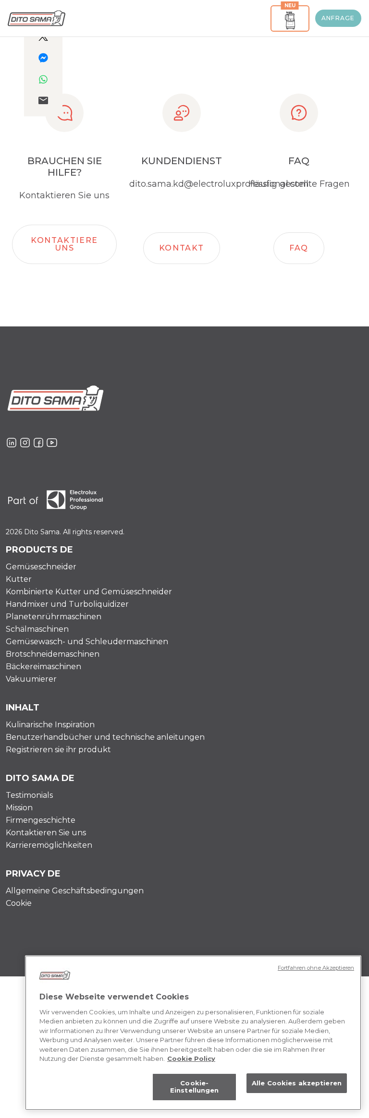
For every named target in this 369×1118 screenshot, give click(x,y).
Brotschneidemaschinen (52, 654)
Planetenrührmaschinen (53, 616)
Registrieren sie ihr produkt (58, 749)
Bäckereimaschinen (43, 666)
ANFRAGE (338, 18)
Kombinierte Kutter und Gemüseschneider (89, 591)
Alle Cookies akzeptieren (297, 1083)
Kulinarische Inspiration (50, 724)
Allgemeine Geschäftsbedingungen (75, 890)
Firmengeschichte (40, 820)
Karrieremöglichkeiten (49, 845)
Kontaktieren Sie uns (46, 832)
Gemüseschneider (41, 566)
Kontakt (181, 247)
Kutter (19, 579)
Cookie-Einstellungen (194, 1086)
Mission (19, 807)
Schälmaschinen (37, 629)
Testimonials (29, 795)
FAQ (298, 247)
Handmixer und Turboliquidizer (67, 604)
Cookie (19, 903)
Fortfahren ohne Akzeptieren (316, 967)
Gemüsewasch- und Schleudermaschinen (87, 641)
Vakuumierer (31, 679)
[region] (193, 1032)
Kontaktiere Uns (64, 244)
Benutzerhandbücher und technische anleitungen (105, 737)
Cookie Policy (191, 1058)
